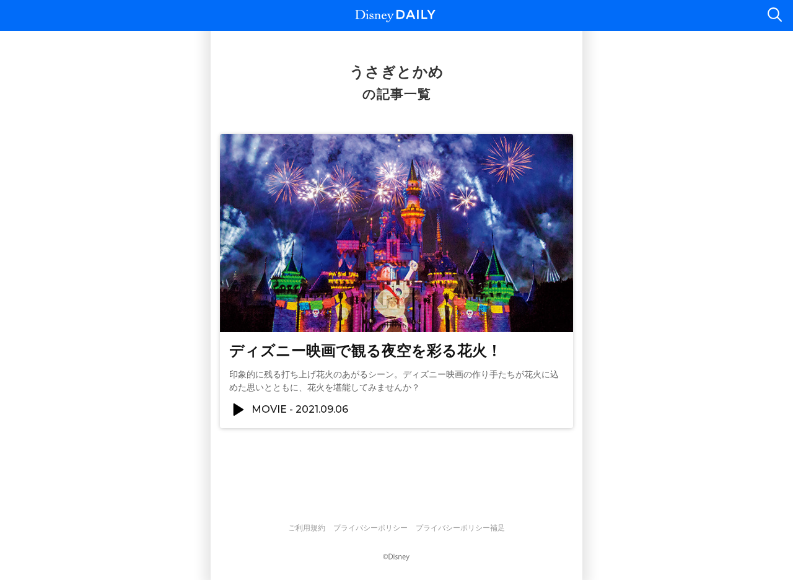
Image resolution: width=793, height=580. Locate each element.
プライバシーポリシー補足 (460, 528)
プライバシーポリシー (370, 528)
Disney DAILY (395, 15)
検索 (774, 15)
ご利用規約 (306, 528)
